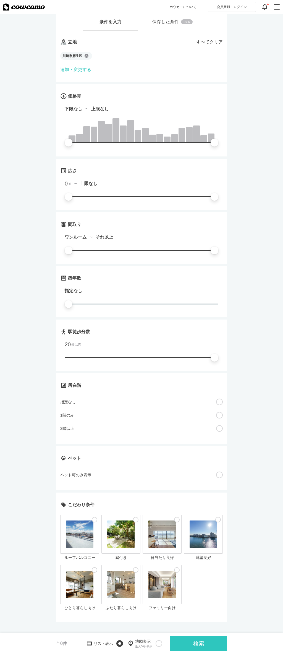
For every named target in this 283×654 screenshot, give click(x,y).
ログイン (232, 7)
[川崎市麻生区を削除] (86, 56)
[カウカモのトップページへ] (24, 7)
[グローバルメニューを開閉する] (277, 7)
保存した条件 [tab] (171, 21)
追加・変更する (75, 69)
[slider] (68, 143)
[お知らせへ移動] (265, 7)
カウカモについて (183, 7)
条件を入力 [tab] (110, 21)
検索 (198, 643)
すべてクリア (209, 42)
